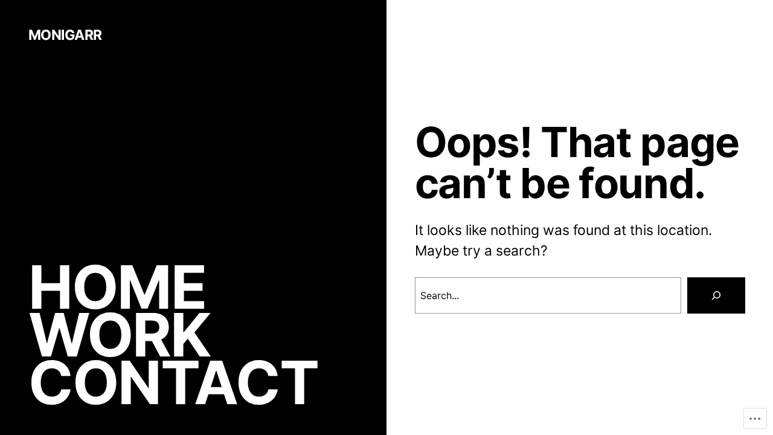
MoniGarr (65, 35)
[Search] (716, 295)
